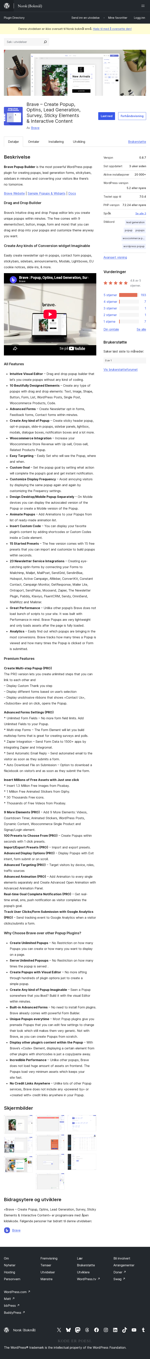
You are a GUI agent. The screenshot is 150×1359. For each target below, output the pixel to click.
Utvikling (79, 142)
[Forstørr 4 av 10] (59, 1120)
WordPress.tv (88, 1279)
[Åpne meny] (144, 6)
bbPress (12, 1305)
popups (140, 230)
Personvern (12, 1279)
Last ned (106, 116)
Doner (119, 1272)
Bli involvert (121, 1258)
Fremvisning (48, 1258)
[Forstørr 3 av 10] (27, 1161)
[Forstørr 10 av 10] (91, 1159)
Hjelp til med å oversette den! (112, 28)
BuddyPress (14, 1313)
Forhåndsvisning (132, 116)
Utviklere (83, 1272)
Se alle (141, 329)
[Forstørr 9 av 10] (91, 1140)
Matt (9, 1299)
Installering (56, 142)
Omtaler (33, 142)
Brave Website (14, 193)
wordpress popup (134, 246)
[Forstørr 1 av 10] (27, 1120)
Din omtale (111, 329)
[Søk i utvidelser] (45, 42)
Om (6, 1258)
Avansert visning (115, 257)
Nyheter (9, 1265)
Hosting (9, 1272)
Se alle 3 (140, 213)
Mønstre (46, 1279)
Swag (119, 1279)
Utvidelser (47, 1272)
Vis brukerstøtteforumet (121, 369)
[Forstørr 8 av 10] (91, 1120)
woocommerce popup (134, 238)
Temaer (45, 1265)
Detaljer (13, 142)
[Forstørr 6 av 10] (59, 1159)
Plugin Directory (14, 17)
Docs (72, 193)
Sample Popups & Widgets (46, 193)
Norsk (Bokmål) (24, 1330)
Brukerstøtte (137, 142)
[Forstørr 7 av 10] (59, 1178)
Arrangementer (123, 1265)
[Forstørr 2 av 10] (27, 1142)
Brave (35, 128)
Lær (80, 1258)
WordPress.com (17, 1292)
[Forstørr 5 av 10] (59, 1140)
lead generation (135, 222)
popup (128, 230)
